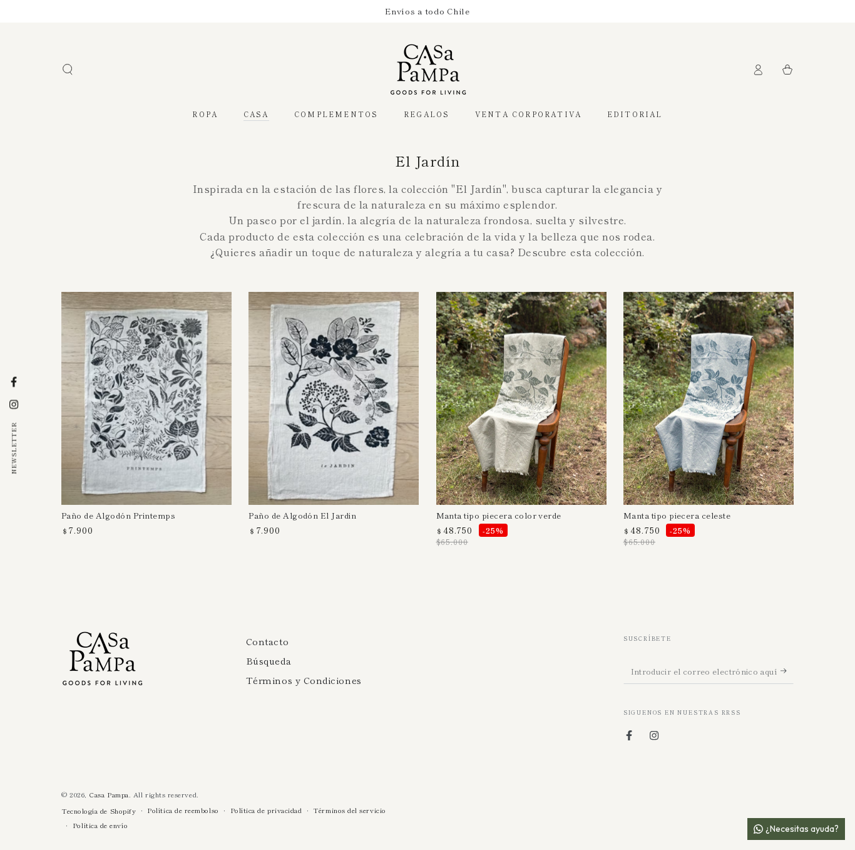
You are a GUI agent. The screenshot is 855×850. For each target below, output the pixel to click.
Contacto (267, 641)
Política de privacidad (266, 810)
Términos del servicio (349, 810)
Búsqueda (268, 660)
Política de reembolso (182, 810)
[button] (68, 69)
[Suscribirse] (787, 670)
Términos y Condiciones (304, 680)
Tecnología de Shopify (98, 811)
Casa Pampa (108, 794)
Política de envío (100, 825)
